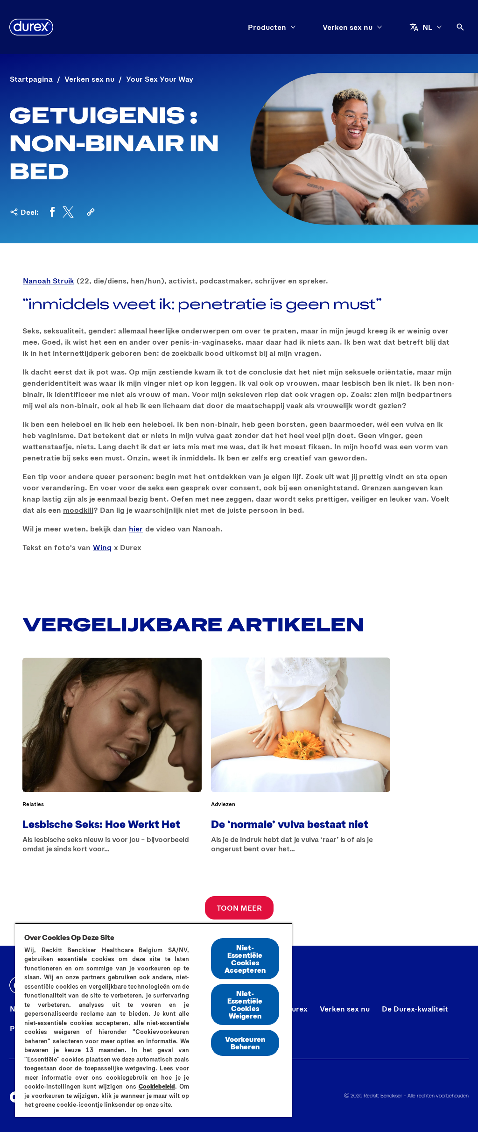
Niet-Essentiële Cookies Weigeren (245, 1004)
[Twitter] (68, 212)
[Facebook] (52, 212)
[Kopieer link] (90, 212)
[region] (153, 1020)
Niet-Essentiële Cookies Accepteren (245, 958)
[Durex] (31, 27)
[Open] (460, 27)
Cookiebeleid (157, 1086)
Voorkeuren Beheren (245, 1042)
